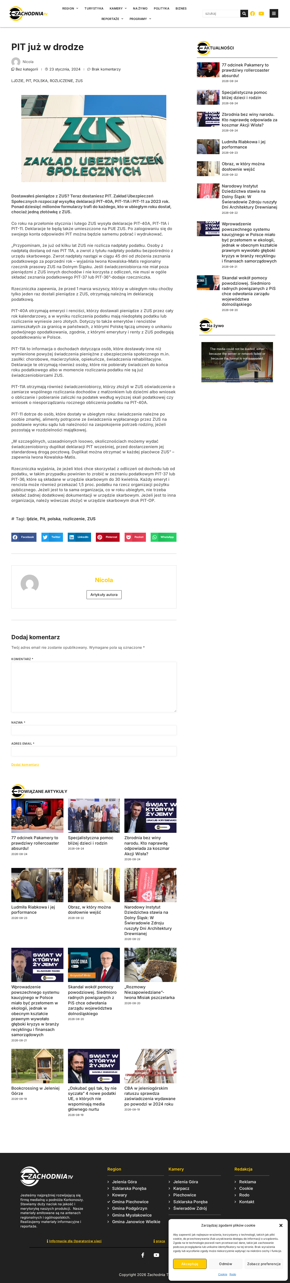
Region (68, 8)
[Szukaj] (244, 13)
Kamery (116, 8)
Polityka (161, 8)
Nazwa (18, 722)
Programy (138, 19)
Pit (28, 80)
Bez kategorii (27, 69)
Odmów (225, 1264)
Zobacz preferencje (264, 1264)
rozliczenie (61, 80)
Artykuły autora (104, 594)
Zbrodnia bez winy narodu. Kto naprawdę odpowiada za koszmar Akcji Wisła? (249, 119)
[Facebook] (252, 13)
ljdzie (17, 80)
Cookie (222, 1274)
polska (40, 80)
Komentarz (22, 659)
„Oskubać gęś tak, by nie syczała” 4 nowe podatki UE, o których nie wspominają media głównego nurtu (92, 1099)
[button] (281, 1225)
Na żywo (140, 8)
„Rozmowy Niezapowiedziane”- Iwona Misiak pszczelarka (149, 992)
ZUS (79, 80)
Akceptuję (189, 1264)
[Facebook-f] (143, 1255)
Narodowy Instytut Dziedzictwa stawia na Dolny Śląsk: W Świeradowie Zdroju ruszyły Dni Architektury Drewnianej (249, 197)
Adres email (23, 743)
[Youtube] (261, 13)
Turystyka (94, 8)
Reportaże (110, 19)
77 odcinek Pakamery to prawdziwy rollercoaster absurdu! (35, 843)
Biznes (181, 8)
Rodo (233, 1274)
